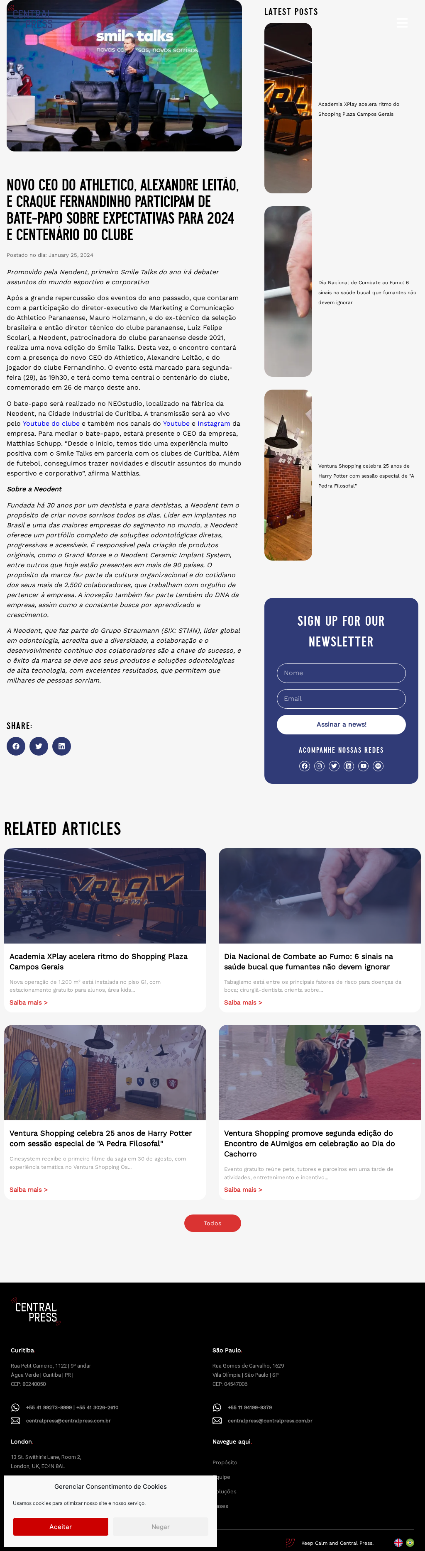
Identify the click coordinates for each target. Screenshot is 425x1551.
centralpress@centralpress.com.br (68, 1421)
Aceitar (60, 1527)
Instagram (214, 423)
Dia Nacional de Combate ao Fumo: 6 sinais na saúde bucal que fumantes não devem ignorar (367, 292)
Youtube (176, 423)
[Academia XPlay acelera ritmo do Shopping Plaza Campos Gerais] (288, 108)
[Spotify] (378, 766)
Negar (160, 1527)
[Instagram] (319, 766)
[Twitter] (334, 766)
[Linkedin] (349, 766)
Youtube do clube (51, 423)
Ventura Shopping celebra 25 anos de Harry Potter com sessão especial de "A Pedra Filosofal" (366, 476)
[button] (16, 746)
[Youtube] (363, 766)
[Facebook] (304, 766)
